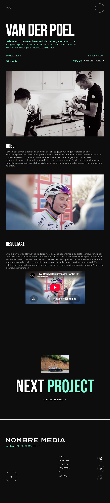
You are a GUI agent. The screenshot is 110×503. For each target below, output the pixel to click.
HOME (61, 457)
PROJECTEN (64, 468)
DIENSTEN (63, 464)
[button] (99, 8)
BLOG (61, 472)
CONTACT (63, 476)
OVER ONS (63, 461)
